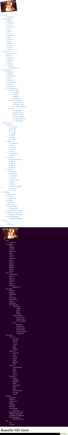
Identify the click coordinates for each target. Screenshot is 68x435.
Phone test (14, 208)
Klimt (12, 155)
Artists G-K (10, 141)
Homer (13, 151)
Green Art (10, 58)
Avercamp (14, 127)
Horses (9, 33)
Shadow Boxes (18, 113)
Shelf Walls (17, 110)
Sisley (12, 184)
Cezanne (13, 133)
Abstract (9, 21)
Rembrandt (14, 174)
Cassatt (13, 131)
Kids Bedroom (11, 82)
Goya (12, 145)
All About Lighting (19, 106)
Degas (13, 135)
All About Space (19, 104)
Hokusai (13, 149)
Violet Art (10, 64)
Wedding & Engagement (14, 212)
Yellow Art (10, 66)
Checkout (10, 225)
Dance (9, 29)
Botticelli (13, 129)
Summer (16, 98)
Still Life (9, 49)
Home (5, 15)
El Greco (13, 147)
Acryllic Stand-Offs (20, 119)
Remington (14, 176)
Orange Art (10, 60)
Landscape (10, 35)
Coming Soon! (18, 121)
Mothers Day (11, 194)
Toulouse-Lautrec (16, 186)
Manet (12, 161)
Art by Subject (8, 19)
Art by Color (7, 51)
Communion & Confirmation (15, 214)
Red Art (9, 62)
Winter (16, 94)
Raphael (13, 172)
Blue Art (9, 55)
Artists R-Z (10, 170)
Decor (13, 108)
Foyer (9, 78)
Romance (10, 45)
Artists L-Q (10, 157)
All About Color (19, 102)
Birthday (9, 200)
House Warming (12, 206)
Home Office (11, 80)
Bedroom (10, 74)
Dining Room (11, 76)
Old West (10, 39)
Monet (13, 163)
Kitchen (9, 84)
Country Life (11, 27)
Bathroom (10, 72)
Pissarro (13, 167)
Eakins (13, 137)
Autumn (16, 92)
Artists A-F (10, 125)
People (9, 41)
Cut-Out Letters (19, 115)
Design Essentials (16, 100)
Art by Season (15, 90)
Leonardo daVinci (16, 159)
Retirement (10, 204)
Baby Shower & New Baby (15, 210)
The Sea (9, 47)
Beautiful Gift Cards (17, 218)
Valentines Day (11, 198)
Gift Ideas (6, 192)
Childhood (10, 23)
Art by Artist (7, 123)
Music (9, 37)
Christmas (10, 196)
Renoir (13, 178)
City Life (9, 25)
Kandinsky (14, 153)
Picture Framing (19, 117)
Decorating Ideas (12, 88)
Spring (16, 96)
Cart (8, 223)
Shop (5, 220)
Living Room (11, 86)
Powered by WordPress (9, 434)
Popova (13, 165)
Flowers (9, 31)
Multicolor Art (15, 68)
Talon (24, 434)
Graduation (10, 202)
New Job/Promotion (13, 216)
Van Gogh (14, 188)
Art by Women (15, 180)
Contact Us (10, 17)
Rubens (13, 182)
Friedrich (13, 139)
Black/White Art (12, 53)
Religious (10, 43)
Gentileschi (14, 143)
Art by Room (7, 70)
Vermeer (13, 190)
